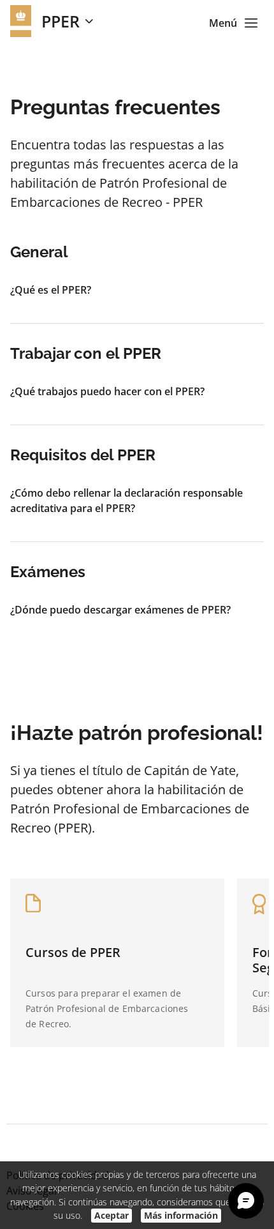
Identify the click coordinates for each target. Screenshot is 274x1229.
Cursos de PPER (72, 952)
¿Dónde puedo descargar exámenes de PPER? (120, 610)
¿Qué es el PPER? (50, 290)
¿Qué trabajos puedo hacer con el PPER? (107, 391)
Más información (181, 1215)
